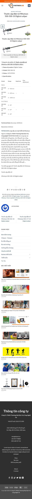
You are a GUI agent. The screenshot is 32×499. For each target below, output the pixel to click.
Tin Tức (3, 261)
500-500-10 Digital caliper (13, 196)
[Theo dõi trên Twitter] (17, 478)
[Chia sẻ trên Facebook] (9, 190)
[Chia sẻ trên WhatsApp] (7, 190)
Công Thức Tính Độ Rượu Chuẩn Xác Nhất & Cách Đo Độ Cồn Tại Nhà (15, 279)
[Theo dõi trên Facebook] (9, 478)
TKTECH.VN (5, 131)
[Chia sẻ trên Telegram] (24, 190)
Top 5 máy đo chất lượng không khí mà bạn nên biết (11, 388)
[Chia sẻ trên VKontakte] (18, 190)
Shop (16, 458)
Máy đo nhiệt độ (6, 251)
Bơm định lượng (6, 234)
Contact (16, 471)
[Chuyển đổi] (30, 254)
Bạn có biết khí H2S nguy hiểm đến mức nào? (10, 373)
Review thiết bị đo (16, 11)
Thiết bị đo (4, 257)
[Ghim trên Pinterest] (16, 190)
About (16, 469)
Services (16, 460)
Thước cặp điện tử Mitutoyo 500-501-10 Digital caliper (7, 219)
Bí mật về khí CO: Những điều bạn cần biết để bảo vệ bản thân (14, 357)
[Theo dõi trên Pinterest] (20, 478)
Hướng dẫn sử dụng (7, 248)
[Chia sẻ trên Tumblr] (22, 190)
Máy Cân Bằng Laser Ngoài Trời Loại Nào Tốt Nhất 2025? (13, 310)
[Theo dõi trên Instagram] (12, 478)
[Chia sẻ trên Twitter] (11, 190)
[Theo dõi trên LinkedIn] (23, 478)
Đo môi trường (5, 244)
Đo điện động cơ (6, 241)
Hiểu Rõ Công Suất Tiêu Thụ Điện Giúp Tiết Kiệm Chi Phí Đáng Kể (14, 326)
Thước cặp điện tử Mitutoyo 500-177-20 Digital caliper (24, 219)
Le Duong (22, 21)
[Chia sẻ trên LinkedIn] (20, 190)
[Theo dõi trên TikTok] (15, 478)
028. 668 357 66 (16, 441)
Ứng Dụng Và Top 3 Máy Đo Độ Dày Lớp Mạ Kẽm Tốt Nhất (13, 341)
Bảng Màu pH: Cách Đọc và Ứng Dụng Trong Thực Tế (12, 294)
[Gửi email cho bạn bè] (14, 190)
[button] (2, 5)
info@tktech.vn (16, 436)
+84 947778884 (16, 439)
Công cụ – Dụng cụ (6, 238)
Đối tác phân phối (16, 462)
